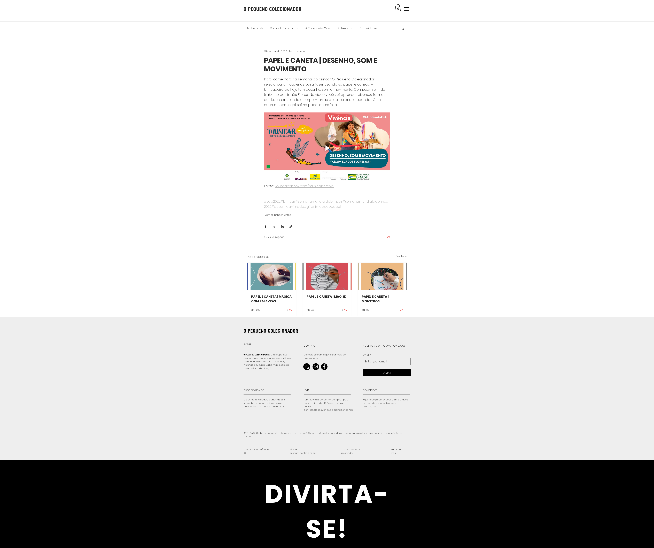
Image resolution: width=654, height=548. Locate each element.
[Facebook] (324, 366)
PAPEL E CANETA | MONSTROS (375, 298)
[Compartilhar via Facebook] (265, 226)
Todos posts (255, 28)
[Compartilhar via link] (290, 226)
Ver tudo (401, 256)
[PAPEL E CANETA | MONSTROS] (382, 276)
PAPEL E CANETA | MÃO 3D (326, 296)
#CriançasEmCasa (318, 28)
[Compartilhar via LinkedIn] (282, 226)
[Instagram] (316, 366)
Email (367, 354)
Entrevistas (345, 28)
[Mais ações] (388, 51)
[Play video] (327, 147)
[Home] (306, 366)
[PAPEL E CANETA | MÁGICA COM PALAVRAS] (271, 276)
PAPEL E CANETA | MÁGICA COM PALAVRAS (271, 298)
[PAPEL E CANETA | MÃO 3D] (327, 276)
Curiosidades (369, 28)
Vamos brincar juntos (284, 28)
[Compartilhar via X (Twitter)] (274, 226)
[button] (398, 7)
